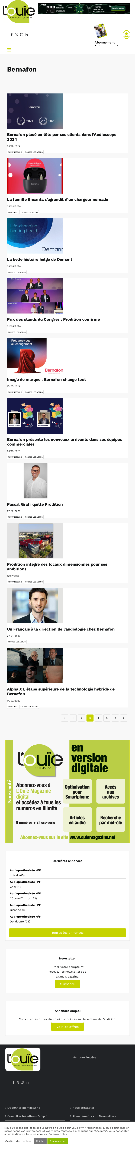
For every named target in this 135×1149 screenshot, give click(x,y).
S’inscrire (67, 984)
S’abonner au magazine (23, 1107)
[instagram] (21, 34)
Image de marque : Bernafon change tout (46, 379)
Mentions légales (84, 1057)
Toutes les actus (34, 152)
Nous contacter (83, 1107)
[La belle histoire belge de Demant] (35, 236)
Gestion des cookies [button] (18, 1141)
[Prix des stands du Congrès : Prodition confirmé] (35, 296)
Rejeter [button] (40, 1141)
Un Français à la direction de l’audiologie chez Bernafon (61, 629)
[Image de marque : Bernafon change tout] (35, 356)
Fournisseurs (15, 152)
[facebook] (11, 34)
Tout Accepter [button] (58, 1141)
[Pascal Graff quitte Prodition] (35, 480)
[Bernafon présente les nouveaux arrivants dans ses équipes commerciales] (35, 416)
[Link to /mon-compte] (126, 34)
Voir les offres (67, 1027)
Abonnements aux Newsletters (94, 1116)
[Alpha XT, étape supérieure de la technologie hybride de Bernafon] (35, 665)
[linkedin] (26, 34)
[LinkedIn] (27, 1082)
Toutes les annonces (68, 932)
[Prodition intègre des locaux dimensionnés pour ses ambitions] (35, 540)
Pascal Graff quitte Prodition (35, 504)
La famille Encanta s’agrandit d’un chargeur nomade (57, 199)
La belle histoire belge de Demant (39, 259)
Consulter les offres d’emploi (27, 1116)
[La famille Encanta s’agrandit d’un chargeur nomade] (35, 176)
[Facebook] (13, 1082)
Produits (12, 212)
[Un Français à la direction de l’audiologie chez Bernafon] (35, 605)
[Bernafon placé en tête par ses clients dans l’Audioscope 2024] (35, 111)
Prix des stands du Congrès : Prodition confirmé (53, 319)
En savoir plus (58, 1134)
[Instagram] (22, 1082)
